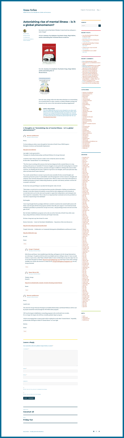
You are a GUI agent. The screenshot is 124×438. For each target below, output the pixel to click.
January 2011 (85, 278)
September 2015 (85, 210)
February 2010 (85, 293)
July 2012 (84, 253)
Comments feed (85, 318)
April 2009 (84, 306)
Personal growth (85, 126)
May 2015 (84, 213)
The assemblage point (94, 83)
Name (25, 368)
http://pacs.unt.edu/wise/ (29, 149)
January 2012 (85, 261)
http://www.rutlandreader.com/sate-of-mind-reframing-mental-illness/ (43, 282)
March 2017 (84, 198)
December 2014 (85, 219)
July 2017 (84, 195)
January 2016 (85, 206)
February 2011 (85, 276)
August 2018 (85, 181)
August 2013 (85, 236)
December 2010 (85, 279)
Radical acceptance (86, 131)
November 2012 (85, 248)
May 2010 (84, 289)
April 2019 (84, 171)
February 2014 (85, 229)
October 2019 (85, 165)
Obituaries (84, 122)
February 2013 (85, 244)
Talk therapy (85, 140)
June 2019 (84, 168)
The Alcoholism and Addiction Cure (89, 141)
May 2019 (84, 169)
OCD (83, 125)
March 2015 (84, 215)
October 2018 (85, 179)
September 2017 (85, 194)
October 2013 (85, 233)
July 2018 (84, 183)
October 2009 (85, 298)
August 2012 (85, 252)
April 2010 (84, 290)
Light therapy (85, 110)
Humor (83, 106)
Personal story (85, 127)
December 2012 (85, 247)
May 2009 (84, 305)
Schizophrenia (85, 135)
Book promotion (85, 95)
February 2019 (85, 173)
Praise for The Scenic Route (88, 10)
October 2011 (85, 266)
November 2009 (85, 297)
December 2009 (85, 295)
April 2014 (84, 228)
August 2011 (84, 268)
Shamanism (85, 137)
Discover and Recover (33, 135)
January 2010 (85, 294)
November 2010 (85, 280)
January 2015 (85, 218)
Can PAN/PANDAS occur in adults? (89, 50)
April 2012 (84, 257)
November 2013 (85, 232)
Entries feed (85, 317)
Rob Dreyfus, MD (86, 75)
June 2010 (84, 287)
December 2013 (85, 230)
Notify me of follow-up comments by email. (35, 389)
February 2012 (85, 260)
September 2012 (85, 251)
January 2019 (85, 175)
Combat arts (85, 97)
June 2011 (84, 271)
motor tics (84, 118)
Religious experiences (87, 133)
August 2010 (85, 285)
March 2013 (84, 242)
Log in (83, 316)
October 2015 (85, 209)
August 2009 (85, 301)
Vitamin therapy (85, 146)
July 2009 (84, 302)
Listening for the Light (87, 111)
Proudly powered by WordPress (36, 431)
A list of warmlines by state (89, 80)
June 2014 (84, 226)
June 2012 (84, 255)
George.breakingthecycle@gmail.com (62, 261)
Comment (26, 349)
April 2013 (84, 241)
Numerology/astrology (87, 121)
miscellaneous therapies (87, 116)
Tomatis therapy (86, 145)
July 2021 (84, 162)
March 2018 (84, 188)
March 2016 (84, 204)
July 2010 (84, 286)
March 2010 (84, 291)
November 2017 (85, 192)
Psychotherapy (85, 130)
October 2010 (85, 282)
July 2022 (84, 160)
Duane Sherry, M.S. (34, 272)
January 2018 (85, 191)
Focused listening (86, 104)
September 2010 (85, 283)
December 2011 (85, 263)
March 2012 (84, 259)
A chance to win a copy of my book (89, 47)
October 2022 (85, 158)
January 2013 (85, 245)
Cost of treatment (86, 99)
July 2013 (84, 237)
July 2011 (84, 270)
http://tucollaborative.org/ (30, 233)
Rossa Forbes (30, 10)
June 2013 (84, 238)
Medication (84, 114)
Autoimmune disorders (87, 93)
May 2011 (84, 272)
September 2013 (85, 234)
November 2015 (85, 207)
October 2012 (85, 249)
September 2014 (85, 223)
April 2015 (84, 214)
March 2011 (84, 275)
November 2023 (85, 157)
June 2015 (84, 211)
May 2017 (84, 196)
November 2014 (85, 221)
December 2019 (85, 164)
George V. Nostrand (34, 249)
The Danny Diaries (86, 142)
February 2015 (85, 217)
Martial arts (84, 112)
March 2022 (84, 161)
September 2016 (85, 200)
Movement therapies (86, 119)
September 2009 (86, 299)
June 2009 (84, 304)
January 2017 (85, 199)
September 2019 (85, 166)
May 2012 (84, 256)
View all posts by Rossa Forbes (49, 117)
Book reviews (85, 96)
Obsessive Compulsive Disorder (89, 123)
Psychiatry (84, 129)
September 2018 (85, 180)
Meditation (84, 115)
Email (25, 374)
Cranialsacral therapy (87, 100)
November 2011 (85, 264)
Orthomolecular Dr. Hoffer (91, 61)
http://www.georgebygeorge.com (51, 259)
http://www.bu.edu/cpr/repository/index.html (35, 225)
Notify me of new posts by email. (32, 394)
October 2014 (85, 222)
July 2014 (84, 225)
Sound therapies (85, 138)
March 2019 (84, 172)
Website (25, 381)
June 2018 (84, 184)
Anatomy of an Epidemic (28, 39)
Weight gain (85, 148)
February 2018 (85, 190)
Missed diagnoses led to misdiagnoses (90, 39)
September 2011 (85, 267)
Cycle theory (85, 102)
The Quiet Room (85, 144)
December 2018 (85, 176)
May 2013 (84, 240)
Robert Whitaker (26, 40)
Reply (25, 243)
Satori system (85, 134)
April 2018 (84, 187)
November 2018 (85, 177)
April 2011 (84, 274)
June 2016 (84, 202)
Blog (98, 10)
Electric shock (85, 103)
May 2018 (84, 185)
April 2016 (84, 203)
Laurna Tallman (85, 108)
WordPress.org (85, 320)
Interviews (84, 107)
